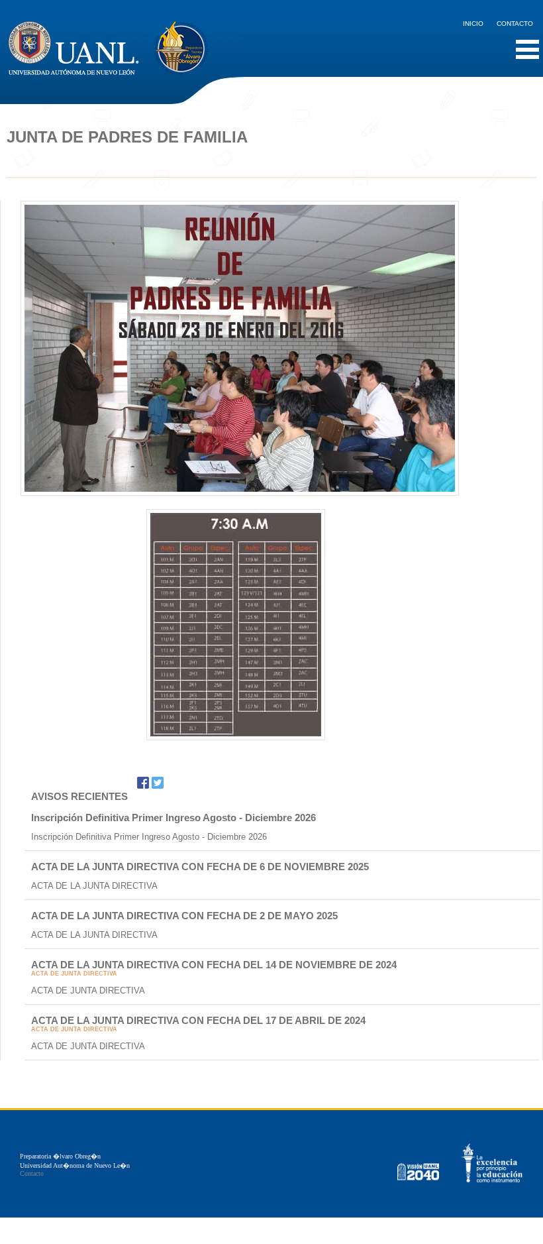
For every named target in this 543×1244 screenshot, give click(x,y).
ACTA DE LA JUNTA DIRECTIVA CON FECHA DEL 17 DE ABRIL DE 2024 (198, 1020)
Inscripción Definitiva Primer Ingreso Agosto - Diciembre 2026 (173, 817)
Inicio (473, 23)
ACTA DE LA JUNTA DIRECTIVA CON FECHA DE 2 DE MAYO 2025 (184, 915)
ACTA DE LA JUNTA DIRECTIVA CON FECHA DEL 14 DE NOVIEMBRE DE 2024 (214, 964)
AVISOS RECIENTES (79, 796)
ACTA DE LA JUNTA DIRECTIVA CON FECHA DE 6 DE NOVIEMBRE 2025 (200, 866)
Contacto (515, 23)
